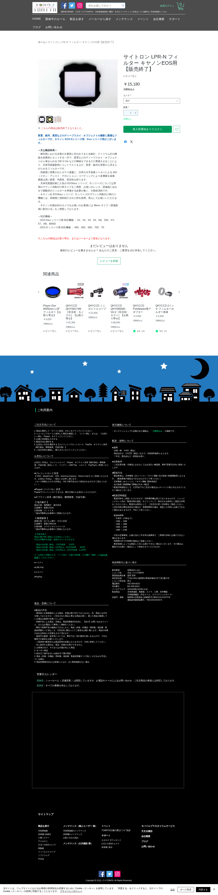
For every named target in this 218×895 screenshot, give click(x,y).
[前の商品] (39, 292)
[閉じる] (214, 889)
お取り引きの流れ (71, 838)
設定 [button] (172, 889)
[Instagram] (80, 5)
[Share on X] (131, 142)
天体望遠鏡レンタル (158, 12)
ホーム (42, 42)
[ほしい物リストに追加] (176, 129)
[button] (181, 6)
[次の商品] (179, 292)
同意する (203, 889)
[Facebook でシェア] (125, 142)
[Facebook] (64, 5)
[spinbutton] (131, 113)
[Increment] (136, 113)
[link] (139, 331)
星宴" (128, 830)
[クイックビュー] (53, 292)
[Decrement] (126, 113)
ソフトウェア (44, 855)
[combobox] (151, 101)
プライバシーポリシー (71, 891)
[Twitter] (72, 5)
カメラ (127, 95)
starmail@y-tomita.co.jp (137, 589)
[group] (109, 313)
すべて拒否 (185, 889)
